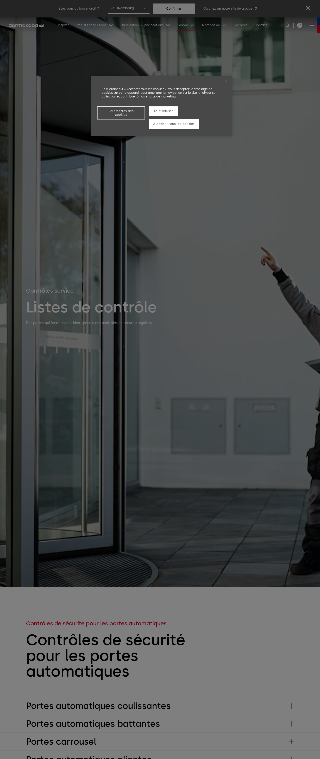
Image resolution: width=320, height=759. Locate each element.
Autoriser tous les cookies (174, 124)
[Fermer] (226, 81)
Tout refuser (163, 111)
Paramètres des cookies (121, 113)
